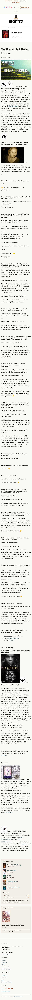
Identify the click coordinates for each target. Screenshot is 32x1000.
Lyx (8, 796)
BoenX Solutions (18, 996)
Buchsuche (4, 962)
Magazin (3, 960)
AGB (2, 980)
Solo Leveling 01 (11, 870)
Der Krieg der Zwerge (13, 887)
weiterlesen (8, 812)
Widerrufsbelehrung (6, 982)
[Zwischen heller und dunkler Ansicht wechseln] (18, 7)
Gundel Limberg (16, 32)
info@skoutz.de (5, 954)
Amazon (3, 755)
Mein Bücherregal (5, 969)
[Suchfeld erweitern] (16, 11)
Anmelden (24, 7)
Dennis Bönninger (10, 898)
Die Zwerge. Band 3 (12, 881)
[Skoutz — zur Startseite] (16, 19)
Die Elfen (9, 876)
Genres (3, 964)
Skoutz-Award (4, 967)
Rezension (24, 844)
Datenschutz (4, 977)
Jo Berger (4, 927)
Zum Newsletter (5, 991)
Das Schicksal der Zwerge (14, 865)
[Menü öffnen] (15, 7)
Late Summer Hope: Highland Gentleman (13, 925)
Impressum (4, 975)
